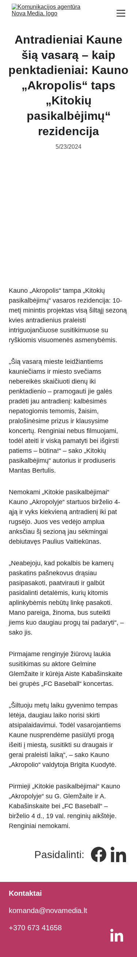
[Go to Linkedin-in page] (118, 854)
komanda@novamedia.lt (48, 910)
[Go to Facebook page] (98, 854)
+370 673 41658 (35, 928)
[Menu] (121, 13)
